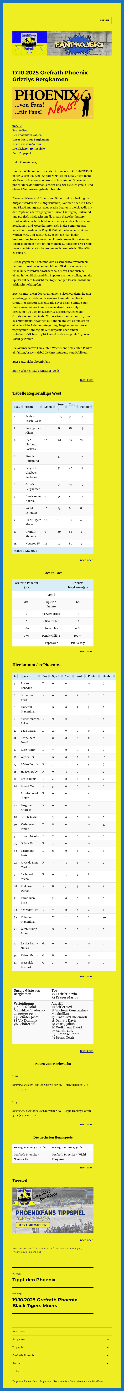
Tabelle (17, 126)
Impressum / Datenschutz (53, 1381)
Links (15, 1371)
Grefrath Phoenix (23, 1355)
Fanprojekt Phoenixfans (24, 1381)
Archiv (16, 1363)
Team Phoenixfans (22, 1248)
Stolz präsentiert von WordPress (86, 1381)
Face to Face (20, 130)
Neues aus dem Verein (26, 144)
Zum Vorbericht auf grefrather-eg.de (36, 370)
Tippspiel (18, 1347)
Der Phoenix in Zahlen (27, 135)
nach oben (86, 379)
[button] (22, 407)
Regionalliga (34, 1252)
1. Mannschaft (62, 1248)
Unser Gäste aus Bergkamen (30, 139)
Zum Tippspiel (21, 153)
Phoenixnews (19, 1252)
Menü (104, 20)
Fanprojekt (75, 1248)
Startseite (18, 1331)
